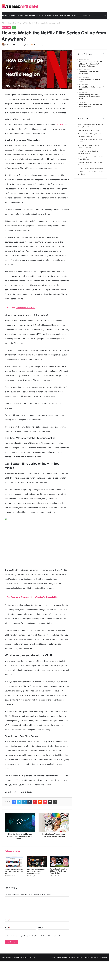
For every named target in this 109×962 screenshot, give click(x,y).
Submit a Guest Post (91, 957)
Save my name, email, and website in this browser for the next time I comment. (33, 936)
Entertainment (13, 23)
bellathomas (9, 45)
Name (7, 920)
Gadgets (40, 15)
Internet (11, 15)
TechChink (71, 957)
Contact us (103, 957)
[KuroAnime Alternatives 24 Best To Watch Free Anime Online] (59, 861)
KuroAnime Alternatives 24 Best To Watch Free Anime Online (58, 871)
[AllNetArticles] (20, 6)
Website (41, 928)
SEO (26, 15)
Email (7, 928)
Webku (64, 957)
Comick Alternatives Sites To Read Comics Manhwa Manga (14, 871)
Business (20, 15)
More (74, 15)
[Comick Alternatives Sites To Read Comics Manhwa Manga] (14, 861)
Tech (13, 27)
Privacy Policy (56, 957)
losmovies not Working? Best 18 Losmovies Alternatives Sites (36, 871)
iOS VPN (59, 125)
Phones (32, 15)
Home (4, 15)
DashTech (80, 957)
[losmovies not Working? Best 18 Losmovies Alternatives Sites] (37, 861)
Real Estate (49, 15)
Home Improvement (62, 15)
